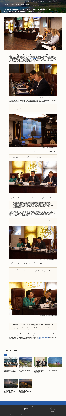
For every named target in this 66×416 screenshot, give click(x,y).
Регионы (25, 409)
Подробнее (57, 414)
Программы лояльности (53, 406)
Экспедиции (33, 407)
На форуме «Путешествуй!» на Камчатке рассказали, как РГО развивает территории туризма (10, 370)
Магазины (42, 406)
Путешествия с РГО (39, 338)
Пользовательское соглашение (52, 409)
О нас (24, 406)
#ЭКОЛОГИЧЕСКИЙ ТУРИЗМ (17, 344)
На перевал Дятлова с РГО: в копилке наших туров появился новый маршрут (25, 391)
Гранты (24, 410)
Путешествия (34, 406)
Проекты (25, 411)
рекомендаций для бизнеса (44, 337)
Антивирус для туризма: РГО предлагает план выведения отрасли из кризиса (9, 391)
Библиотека (42, 407)
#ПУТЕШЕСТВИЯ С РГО (10, 344)
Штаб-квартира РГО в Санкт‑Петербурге (26, 408)
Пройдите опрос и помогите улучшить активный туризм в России (24, 370)
